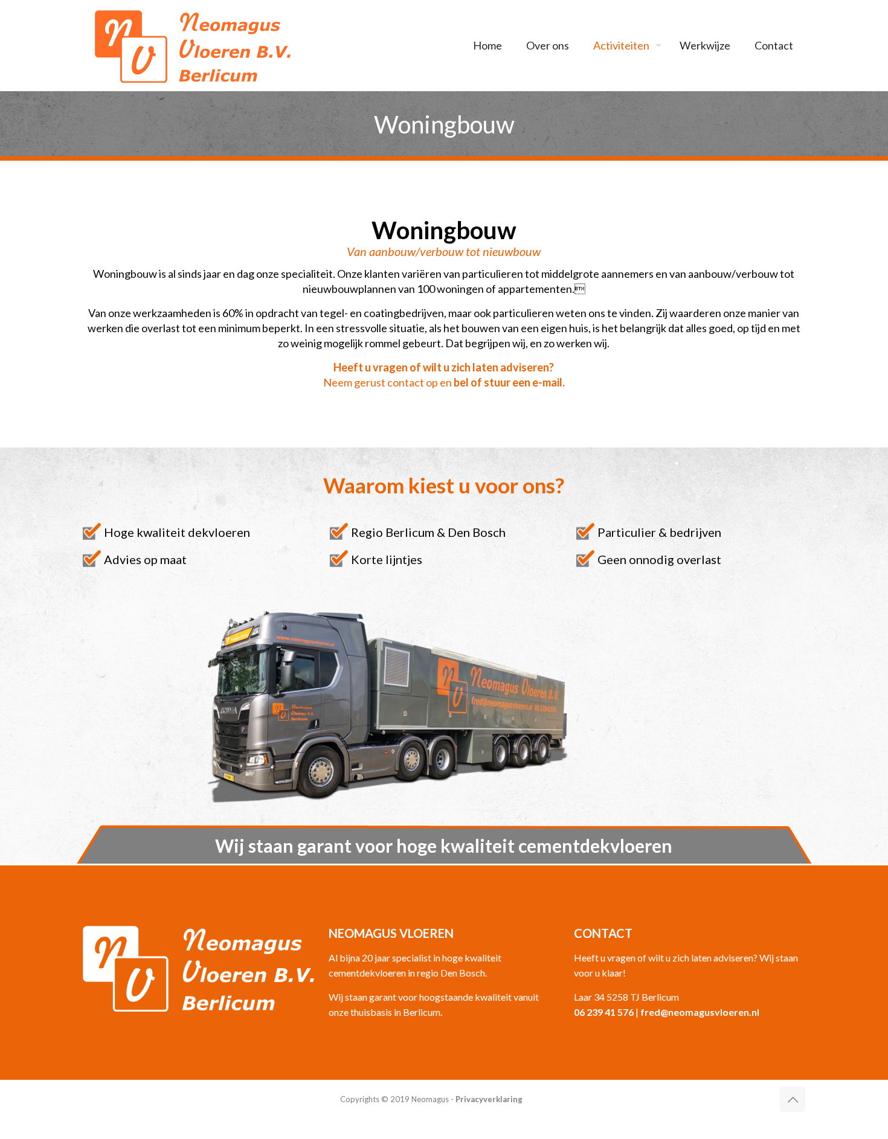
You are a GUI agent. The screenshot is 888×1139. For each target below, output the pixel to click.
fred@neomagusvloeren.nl (699, 1012)
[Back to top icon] (792, 1099)
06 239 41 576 (604, 1012)
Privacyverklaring (489, 1099)
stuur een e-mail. (524, 382)
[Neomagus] (193, 45)
